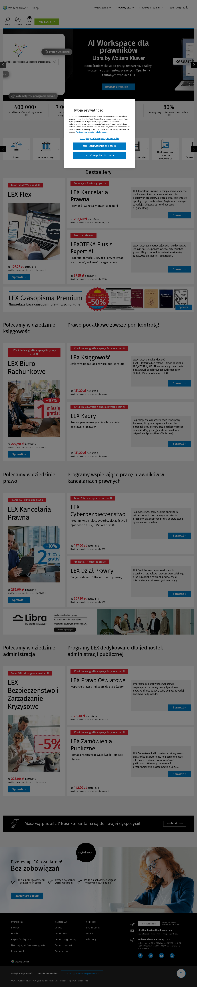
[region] (99, 133)
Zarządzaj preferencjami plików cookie (99, 138)
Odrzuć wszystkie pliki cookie (100, 155)
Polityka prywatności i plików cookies (92, 132)
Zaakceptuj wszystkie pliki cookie (99, 146)
